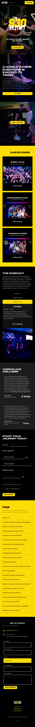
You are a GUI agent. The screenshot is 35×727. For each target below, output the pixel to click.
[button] (12, 2)
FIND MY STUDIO (17, 122)
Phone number (8, 665)
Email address (7, 649)
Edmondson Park (17, 710)
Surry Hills (17, 706)
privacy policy (16, 488)
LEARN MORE (17, 47)
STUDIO (5, 657)
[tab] (17, 294)
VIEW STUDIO (17, 221)
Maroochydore (17, 708)
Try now (17, 93)
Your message (7, 673)
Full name (6, 641)
